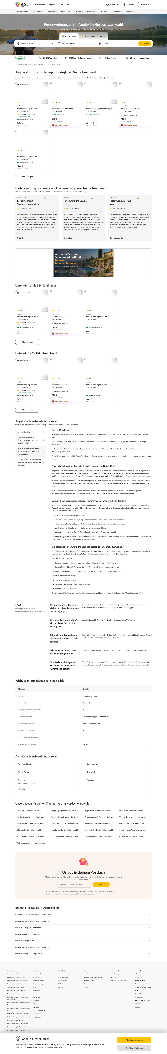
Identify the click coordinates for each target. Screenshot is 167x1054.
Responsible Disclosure (142, 1000)
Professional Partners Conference (120, 980)
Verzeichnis (138, 1004)
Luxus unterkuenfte (39, 1010)
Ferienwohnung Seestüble (62, 108)
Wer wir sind (139, 974)
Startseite (18, 64)
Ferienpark (36, 990)
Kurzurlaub (36, 1000)
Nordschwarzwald (31, 64)
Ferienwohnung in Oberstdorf (16, 1027)
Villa (34, 987)
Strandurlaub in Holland (14, 984)
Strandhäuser (37, 1017)
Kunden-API (113, 977)
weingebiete (36, 1014)
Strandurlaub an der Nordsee (16, 990)
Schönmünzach (23, 198)
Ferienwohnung (55, 64)
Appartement (37, 994)
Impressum (138, 997)
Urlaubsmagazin (63, 977)
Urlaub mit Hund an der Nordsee (17, 980)
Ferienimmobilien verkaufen (144, 987)
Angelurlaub (43, 64)
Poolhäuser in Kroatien (14, 994)
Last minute (36, 997)
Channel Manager (115, 974)
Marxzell (67, 198)
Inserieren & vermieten (91, 974)
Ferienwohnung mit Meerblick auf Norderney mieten (17, 998)
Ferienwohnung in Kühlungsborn (17, 1023)
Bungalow (36, 977)
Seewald (113, 198)
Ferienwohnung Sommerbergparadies (101, 108)
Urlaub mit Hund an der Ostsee (16, 977)
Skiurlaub (36, 1007)
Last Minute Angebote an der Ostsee (18, 1013)
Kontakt (60, 987)
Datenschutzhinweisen (53, 1047)
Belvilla (137, 1007)
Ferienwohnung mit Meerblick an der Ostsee (18, 1009)
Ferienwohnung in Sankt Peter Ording (18, 1030)
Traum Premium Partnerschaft (93, 977)
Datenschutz (139, 994)
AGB (136, 990)
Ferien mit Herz (140, 980)
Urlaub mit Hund (12, 974)
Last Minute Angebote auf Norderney (18, 1017)
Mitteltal (32, 783)
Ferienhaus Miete (38, 980)
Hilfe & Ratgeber (89, 980)
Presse (137, 977)
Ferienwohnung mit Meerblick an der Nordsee (18, 1004)
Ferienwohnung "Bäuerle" (27, 108)
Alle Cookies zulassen (134, 1040)
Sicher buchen (62, 980)
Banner (86, 984)
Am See (35, 1004)
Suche (60, 974)
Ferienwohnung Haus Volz (27, 156)
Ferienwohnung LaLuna (130, 108)
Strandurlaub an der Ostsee (15, 987)
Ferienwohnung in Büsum (15, 1020)
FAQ (59, 984)
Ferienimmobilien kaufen (143, 984)
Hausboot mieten (38, 974)
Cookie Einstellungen (134, 1048)
